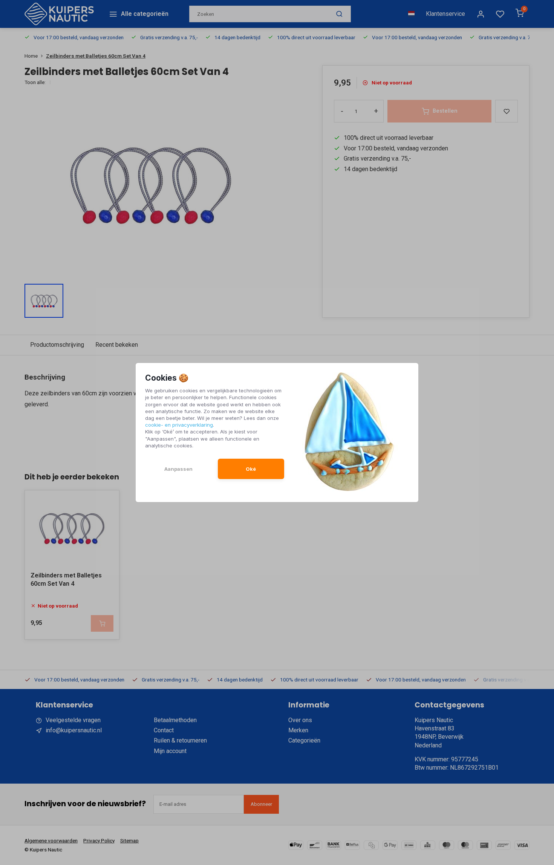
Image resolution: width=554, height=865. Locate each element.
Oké (251, 469)
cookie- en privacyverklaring (179, 425)
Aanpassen (178, 469)
